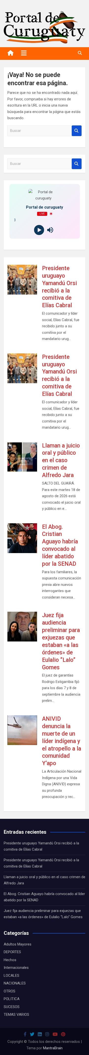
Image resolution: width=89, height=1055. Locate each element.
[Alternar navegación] (23, 53)
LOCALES (11, 975)
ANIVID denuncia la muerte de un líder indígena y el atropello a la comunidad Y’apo (61, 741)
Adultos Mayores (17, 944)
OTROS (9, 991)
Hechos (10, 960)
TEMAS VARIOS (16, 1014)
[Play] (39, 230)
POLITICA (12, 999)
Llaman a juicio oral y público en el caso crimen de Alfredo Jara (61, 460)
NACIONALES (15, 983)
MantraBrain (53, 1048)
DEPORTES (12, 952)
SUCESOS (12, 1007)
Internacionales (16, 967)
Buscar (77, 130)
